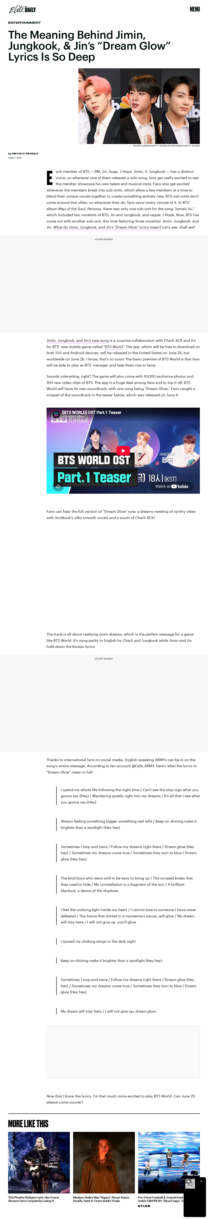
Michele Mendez (25, 153)
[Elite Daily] (22, 9)
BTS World (114, 346)
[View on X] (123, 1052)
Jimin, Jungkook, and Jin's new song (78, 340)
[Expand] (188, 1180)
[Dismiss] (201, 1180)
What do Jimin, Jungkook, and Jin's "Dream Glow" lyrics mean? (107, 227)
